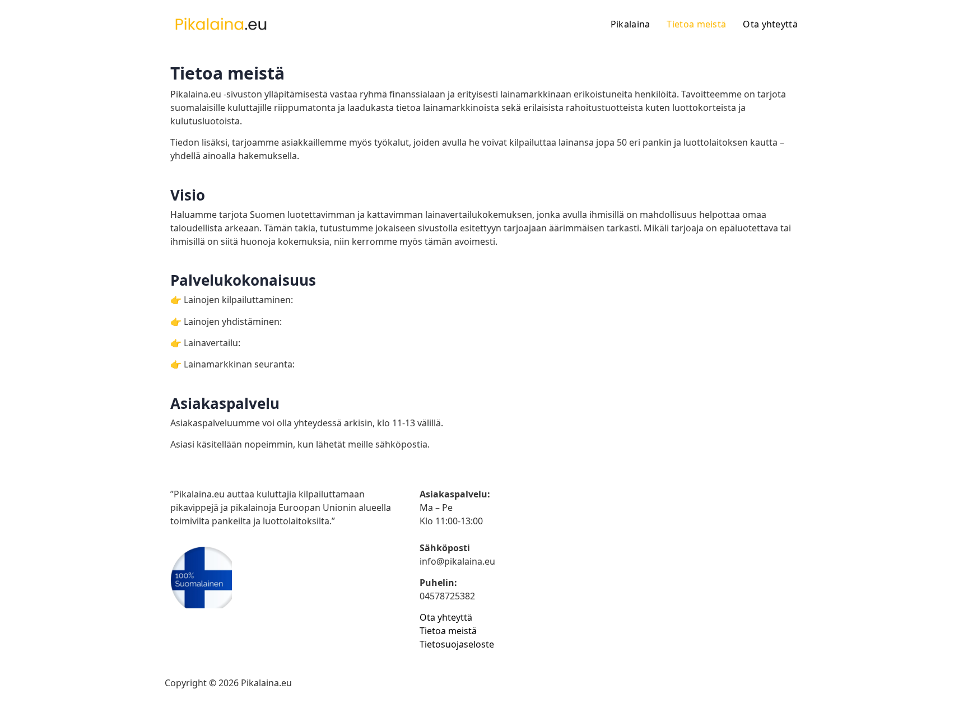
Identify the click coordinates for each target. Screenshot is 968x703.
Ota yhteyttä (770, 24)
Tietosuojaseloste (457, 644)
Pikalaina (630, 24)
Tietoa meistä (696, 24)
